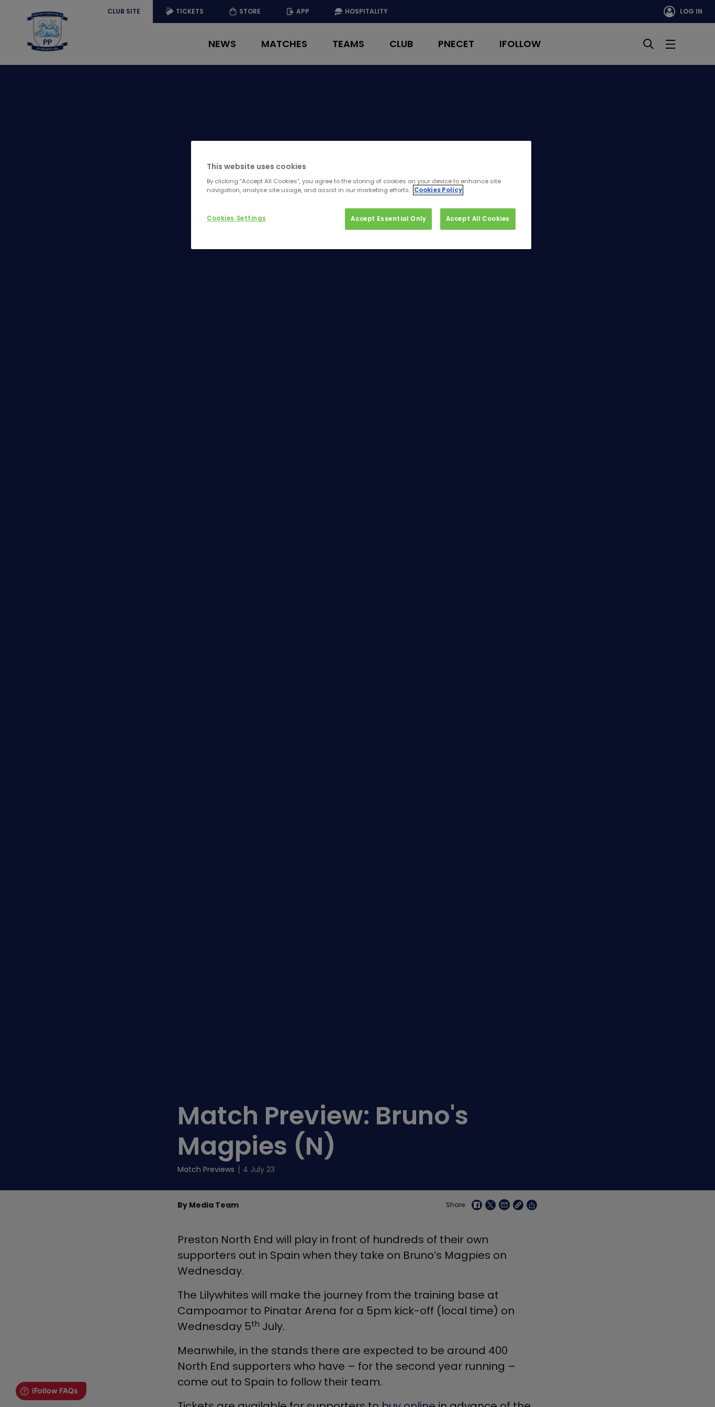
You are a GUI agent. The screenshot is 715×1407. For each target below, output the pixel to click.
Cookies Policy (438, 190)
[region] (361, 195)
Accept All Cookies (478, 219)
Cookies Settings (236, 218)
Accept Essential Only (388, 219)
